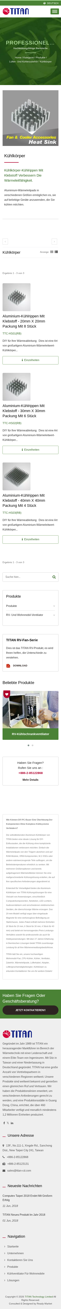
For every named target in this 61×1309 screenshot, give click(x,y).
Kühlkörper (46, 61)
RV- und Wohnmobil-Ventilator (24, 614)
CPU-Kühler (27, 958)
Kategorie (28, 57)
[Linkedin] (12, 1123)
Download (19, 665)
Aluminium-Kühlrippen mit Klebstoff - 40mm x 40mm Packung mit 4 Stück (24, 500)
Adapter (45, 963)
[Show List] (56, 252)
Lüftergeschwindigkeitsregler (19, 967)
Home (18, 57)
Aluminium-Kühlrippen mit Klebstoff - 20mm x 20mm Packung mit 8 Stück (24, 321)
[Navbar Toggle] (54, 11)
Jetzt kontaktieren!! (30, 1010)
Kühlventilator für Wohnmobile (26, 1273)
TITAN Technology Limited (39, 1296)
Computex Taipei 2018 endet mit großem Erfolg (27, 1197)
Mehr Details (30, 779)
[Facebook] (4, 1123)
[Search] (54, 577)
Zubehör (10, 963)
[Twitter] (8, 1123)
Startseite (13, 1246)
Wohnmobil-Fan (13, 958)
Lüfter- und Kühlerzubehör (23, 61)
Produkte (40, 57)
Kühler (37, 958)
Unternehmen (15, 1253)
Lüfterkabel (35, 963)
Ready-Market (44, 1303)
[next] (54, 242)
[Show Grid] (52, 252)
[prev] (5, 242)
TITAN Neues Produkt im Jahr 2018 (24, 1214)
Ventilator (45, 958)
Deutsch (52, 3)
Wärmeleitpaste (22, 963)
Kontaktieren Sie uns (25, 971)
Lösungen (13, 1280)
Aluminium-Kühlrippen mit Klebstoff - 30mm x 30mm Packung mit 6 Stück (24, 411)
